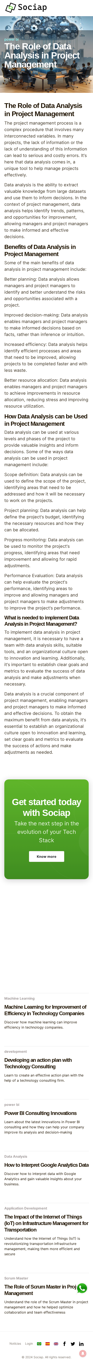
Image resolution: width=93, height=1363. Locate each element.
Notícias (15, 1343)
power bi (11, 39)
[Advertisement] (46, 941)
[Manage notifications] (82, 1353)
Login (29, 1343)
